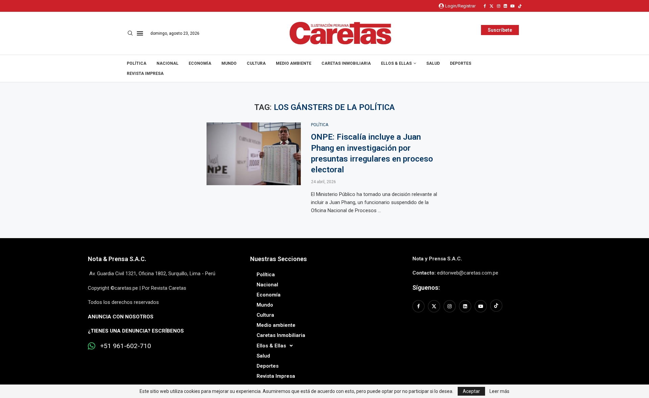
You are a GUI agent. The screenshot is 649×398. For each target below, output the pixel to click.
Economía (200, 63)
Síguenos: (426, 287)
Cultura (256, 63)
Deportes (460, 63)
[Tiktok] (520, 6)
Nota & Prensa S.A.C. (117, 258)
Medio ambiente (293, 63)
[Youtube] (512, 6)
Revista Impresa (145, 73)
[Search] (130, 33)
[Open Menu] (140, 33)
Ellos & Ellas (396, 63)
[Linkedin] (505, 6)
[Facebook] (484, 6)
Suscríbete (500, 30)
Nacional (167, 63)
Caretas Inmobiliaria (346, 63)
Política (136, 63)
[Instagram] (499, 6)
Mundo (229, 63)
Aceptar (471, 391)
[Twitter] (491, 6)
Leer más (499, 391)
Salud (433, 63)
